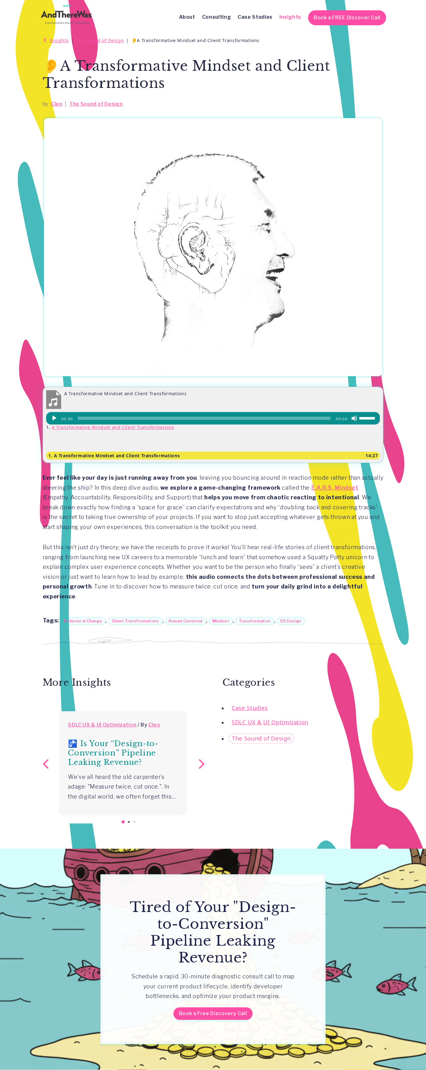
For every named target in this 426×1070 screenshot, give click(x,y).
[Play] (54, 418)
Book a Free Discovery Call (213, 1013)
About (187, 17)
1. (114, 455)
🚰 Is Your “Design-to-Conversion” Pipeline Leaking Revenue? (113, 753)
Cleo (57, 104)
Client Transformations (135, 621)
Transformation (255, 621)
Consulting (216, 17)
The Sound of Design (96, 104)
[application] (213, 418)
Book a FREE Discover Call (347, 18)
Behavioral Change (83, 621)
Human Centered (186, 621)
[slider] (368, 417)
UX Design (290, 621)
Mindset (220, 621)
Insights (290, 17)
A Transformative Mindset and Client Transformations (113, 427)
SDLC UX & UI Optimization (102, 725)
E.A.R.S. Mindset (334, 487)
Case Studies (255, 17)
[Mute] (354, 418)
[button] (201, 763)
